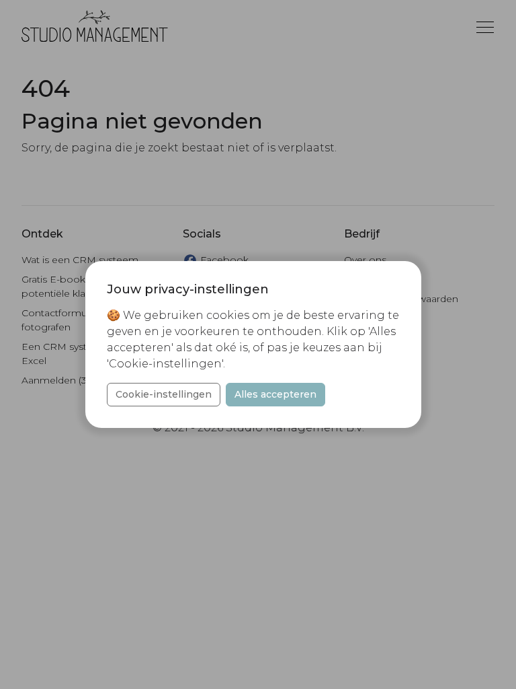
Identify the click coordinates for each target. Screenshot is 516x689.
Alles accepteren (275, 394)
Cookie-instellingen (164, 394)
